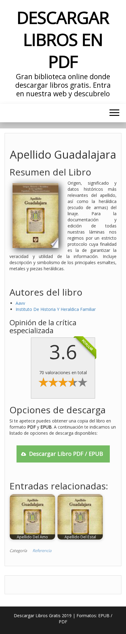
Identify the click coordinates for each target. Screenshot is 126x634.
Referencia (41, 550)
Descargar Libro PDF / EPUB (66, 453)
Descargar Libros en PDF (63, 39)
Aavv (20, 303)
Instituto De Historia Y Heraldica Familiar (56, 309)
